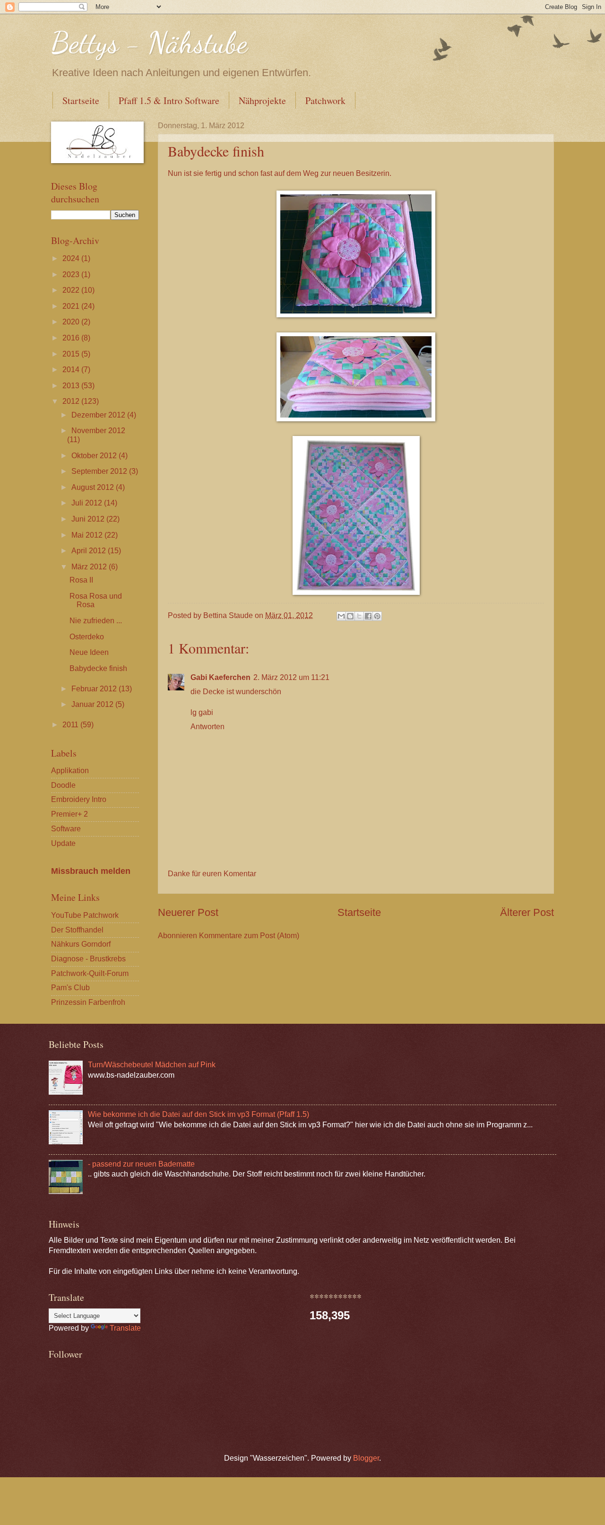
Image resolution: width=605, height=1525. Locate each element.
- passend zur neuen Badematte (141, 1164)
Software (66, 829)
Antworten (207, 727)
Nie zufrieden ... (95, 621)
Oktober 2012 (95, 456)
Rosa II (81, 580)
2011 (71, 725)
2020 (71, 322)
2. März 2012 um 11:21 (291, 677)
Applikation (70, 771)
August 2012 (93, 487)
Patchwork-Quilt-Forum (90, 973)
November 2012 (98, 431)
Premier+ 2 (69, 814)
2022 (71, 290)
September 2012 (100, 471)
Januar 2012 (93, 704)
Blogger (366, 1458)
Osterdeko (86, 637)
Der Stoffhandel (77, 930)
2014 (71, 370)
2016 (71, 338)
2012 (71, 401)
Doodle (63, 785)
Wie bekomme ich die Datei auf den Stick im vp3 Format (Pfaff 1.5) (198, 1114)
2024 (71, 258)
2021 (71, 306)
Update (63, 843)
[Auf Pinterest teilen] (377, 616)
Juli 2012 (87, 503)
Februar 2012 (95, 689)
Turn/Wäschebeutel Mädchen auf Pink (152, 1065)
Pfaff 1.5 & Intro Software (169, 100)
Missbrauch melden (90, 871)
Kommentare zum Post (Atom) (249, 936)
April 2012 (89, 551)
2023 (71, 274)
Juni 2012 (88, 519)
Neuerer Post (188, 912)
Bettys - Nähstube (149, 43)
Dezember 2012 (99, 415)
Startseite (80, 100)
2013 (71, 386)
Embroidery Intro (78, 799)
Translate (125, 1328)
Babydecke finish (98, 668)
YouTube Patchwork (85, 915)
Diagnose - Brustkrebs (88, 959)
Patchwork (325, 100)
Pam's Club (70, 988)
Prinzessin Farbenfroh (88, 1002)
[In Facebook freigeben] (368, 616)
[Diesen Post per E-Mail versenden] (341, 616)
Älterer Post (527, 912)
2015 (71, 354)
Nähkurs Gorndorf (81, 944)
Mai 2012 (87, 535)
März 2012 (90, 567)
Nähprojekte (262, 100)
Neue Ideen (89, 652)
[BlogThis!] (350, 616)
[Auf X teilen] (359, 616)
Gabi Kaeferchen (220, 677)
